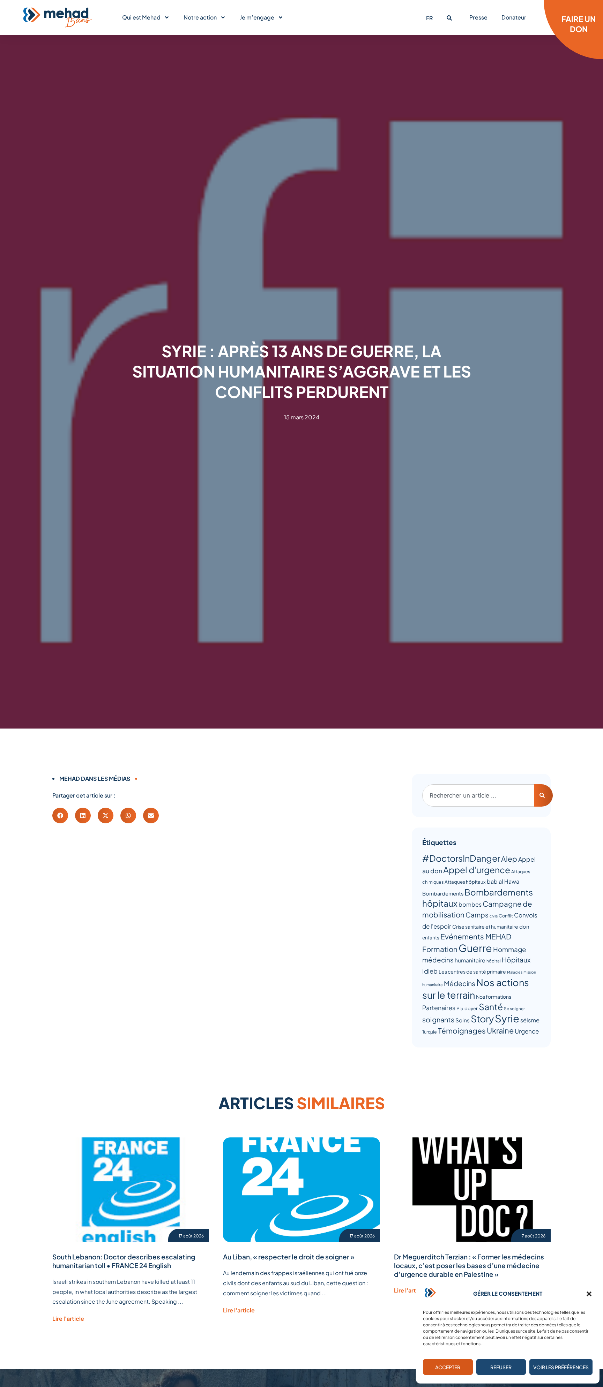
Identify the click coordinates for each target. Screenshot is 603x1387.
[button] (589, 1293)
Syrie (507, 1018)
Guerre (475, 948)
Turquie (429, 1032)
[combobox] (478, 795)
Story (482, 1018)
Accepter (447, 1367)
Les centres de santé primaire (472, 971)
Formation (439, 949)
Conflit (506, 916)
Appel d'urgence (476, 869)
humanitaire (470, 960)
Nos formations (493, 996)
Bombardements (442, 893)
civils (494, 916)
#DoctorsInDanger (461, 858)
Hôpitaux (516, 959)
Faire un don (578, 24)
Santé (491, 1006)
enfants (430, 937)
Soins (462, 1020)
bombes (470, 904)
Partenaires (438, 1008)
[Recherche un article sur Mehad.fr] (449, 18)
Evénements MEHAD (475, 936)
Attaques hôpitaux (465, 882)
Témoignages (462, 1030)
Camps (477, 914)
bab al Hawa (503, 881)
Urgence (527, 1031)
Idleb (430, 971)
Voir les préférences (561, 1367)
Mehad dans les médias (94, 778)
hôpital (493, 960)
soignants (438, 1019)
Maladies (514, 972)
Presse (478, 17)
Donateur (513, 17)
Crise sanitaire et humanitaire (485, 926)
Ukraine (500, 1030)
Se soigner (514, 1008)
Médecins (459, 983)
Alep (509, 858)
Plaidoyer (467, 1008)
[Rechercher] (543, 795)
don (524, 926)
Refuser (501, 1367)
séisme (529, 1020)
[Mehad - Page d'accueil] (57, 17)
